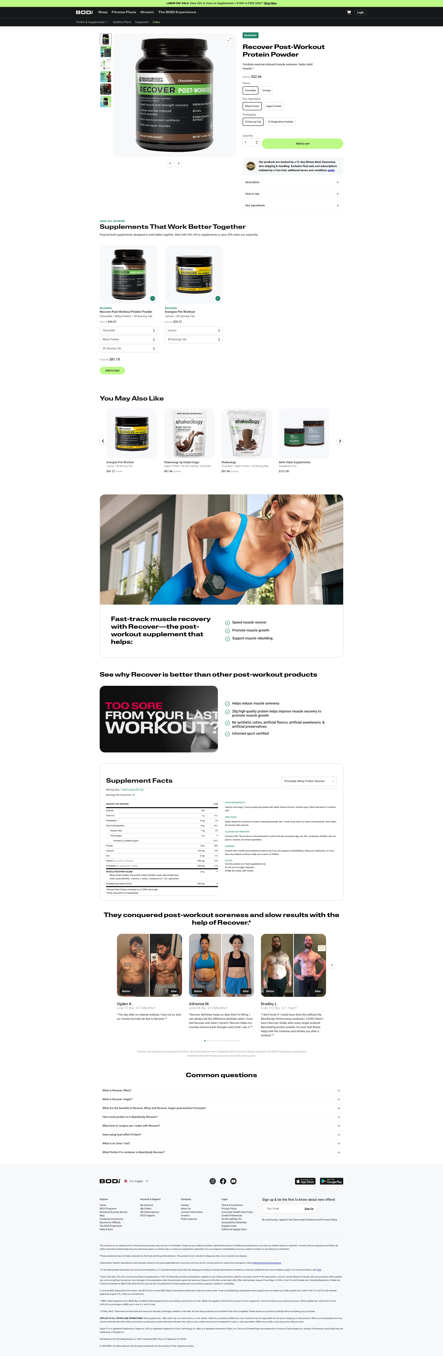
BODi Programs (108, 1208)
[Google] (331, 1181)
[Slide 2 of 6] (105, 51)
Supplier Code (229, 1226)
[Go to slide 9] (227, 1040)
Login (360, 12)
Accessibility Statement (234, 1222)
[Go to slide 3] (210, 1040)
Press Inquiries (189, 1219)
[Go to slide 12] (235, 1040)
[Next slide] (178, 163)
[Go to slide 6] (218, 1040)
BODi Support (147, 1215)
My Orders (145, 1208)
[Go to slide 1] (205, 1040)
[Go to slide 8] (224, 1040)
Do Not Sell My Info (232, 1219)
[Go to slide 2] (207, 1040)
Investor (185, 1215)
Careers (185, 1205)
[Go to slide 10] (229, 1040)
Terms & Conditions (232, 1205)
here (319, 1269)
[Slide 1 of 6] (105, 39)
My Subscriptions (149, 1212)
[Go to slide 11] (232, 1040)
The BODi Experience (177, 12)
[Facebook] (223, 1181)
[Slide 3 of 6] (105, 64)
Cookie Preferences (232, 1215)
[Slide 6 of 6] (105, 101)
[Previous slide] (170, 163)
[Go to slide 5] (216, 1040)
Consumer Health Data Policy (237, 1212)
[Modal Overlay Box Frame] (290, 1211)
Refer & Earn (106, 1229)
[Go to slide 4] (213, 1040)
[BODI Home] (84, 12)
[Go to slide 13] (238, 1040)
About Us (186, 1208)
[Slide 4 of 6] (105, 76)
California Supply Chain (234, 1229)
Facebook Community (111, 1219)
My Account (146, 1205)
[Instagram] (213, 1181)
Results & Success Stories (113, 1212)
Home (103, 1205)
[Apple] (305, 1181)
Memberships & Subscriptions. (267, 1262)
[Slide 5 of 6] (105, 89)
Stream (147, 12)
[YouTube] (233, 1181)
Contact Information (192, 1212)
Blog (102, 1215)
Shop (102, 12)
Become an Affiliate (110, 1222)
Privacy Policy (229, 1208)
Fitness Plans (124, 12)
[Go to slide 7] (221, 1040)
